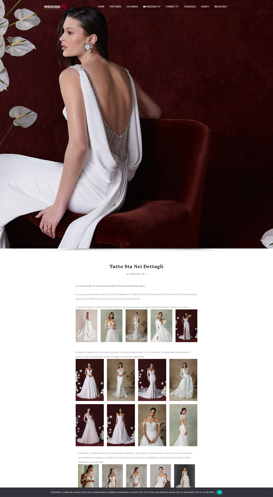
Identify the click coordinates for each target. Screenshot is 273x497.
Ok (219, 492)
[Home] (55, 6)
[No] (269, 492)
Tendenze (134, 274)
